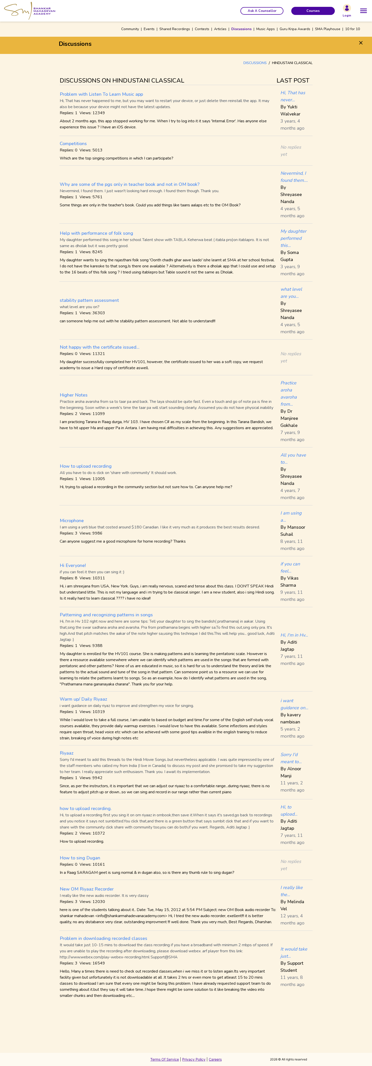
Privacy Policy (193, 1059)
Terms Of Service (164, 1059)
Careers (215, 1059)
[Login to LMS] (347, 8)
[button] (261, 11)
